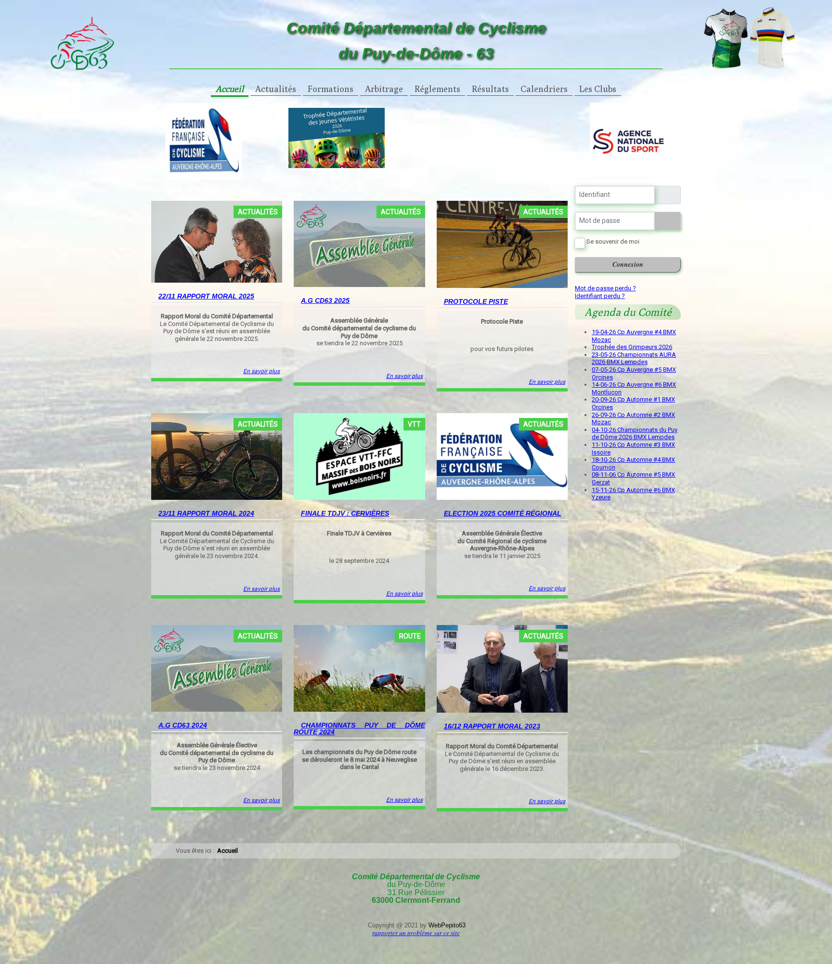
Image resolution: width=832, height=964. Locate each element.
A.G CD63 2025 (325, 300)
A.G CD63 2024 (182, 725)
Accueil (230, 89)
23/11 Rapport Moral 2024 (206, 513)
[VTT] (359, 456)
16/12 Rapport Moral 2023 (492, 726)
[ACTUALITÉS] (216, 241)
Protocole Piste (476, 301)
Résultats (490, 89)
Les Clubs (597, 89)
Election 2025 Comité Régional (502, 513)
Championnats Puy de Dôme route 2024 (359, 728)
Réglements (437, 89)
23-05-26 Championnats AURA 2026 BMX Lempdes (634, 358)
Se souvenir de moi (612, 241)
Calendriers (544, 89)
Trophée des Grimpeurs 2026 (632, 347)
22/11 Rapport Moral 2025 (206, 296)
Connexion (627, 264)
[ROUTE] (359, 668)
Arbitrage (384, 89)
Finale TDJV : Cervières (345, 513)
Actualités (275, 89)
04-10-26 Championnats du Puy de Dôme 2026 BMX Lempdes (634, 433)
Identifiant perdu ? (600, 296)
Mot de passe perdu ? (605, 288)
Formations (330, 89)
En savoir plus (261, 371)
